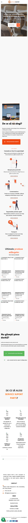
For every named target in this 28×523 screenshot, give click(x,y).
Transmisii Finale (5, 273)
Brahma (14, 518)
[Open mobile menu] (1, 2)
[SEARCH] (18, 25)
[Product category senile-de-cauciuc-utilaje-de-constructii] (20, 58)
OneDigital (23, 517)
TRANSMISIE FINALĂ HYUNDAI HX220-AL (19, 293)
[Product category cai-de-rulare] (8, 57)
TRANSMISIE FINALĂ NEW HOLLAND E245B (7, 314)
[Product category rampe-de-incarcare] (20, 78)
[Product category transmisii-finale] (8, 77)
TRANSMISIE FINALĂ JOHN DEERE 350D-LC (6, 271)
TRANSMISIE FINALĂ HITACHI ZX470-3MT (19, 271)
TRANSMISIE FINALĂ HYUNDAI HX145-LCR (6, 293)
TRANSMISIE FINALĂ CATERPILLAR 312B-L (19, 314)
